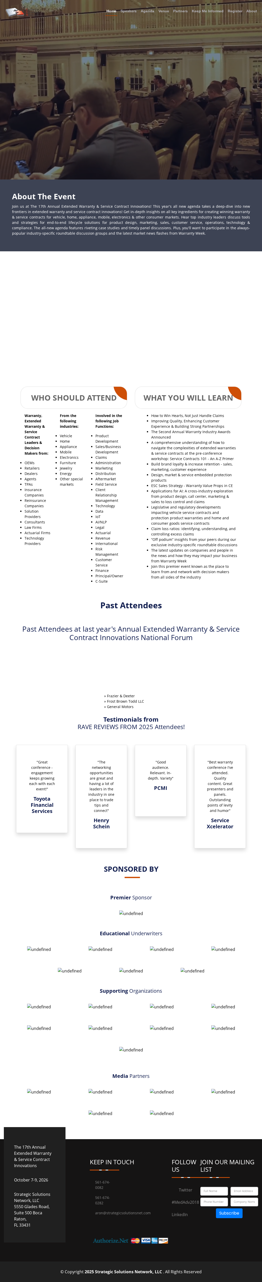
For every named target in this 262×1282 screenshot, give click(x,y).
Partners (180, 11)
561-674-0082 (102, 1205)
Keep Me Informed (208, 11)
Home (111, 11)
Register (235, 11)
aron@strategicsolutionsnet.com (106, 1233)
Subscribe (229, 1234)
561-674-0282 (102, 1221)
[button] (23, 810)
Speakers (129, 11)
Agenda (147, 11)
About (251, 11)
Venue (163, 11)
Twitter (185, 1211)
